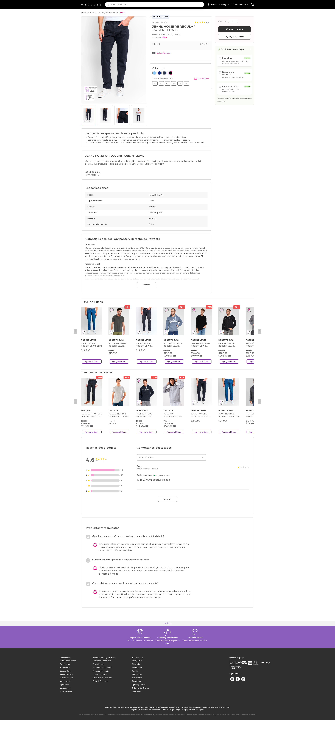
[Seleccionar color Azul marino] (165, 73)
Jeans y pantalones (107, 13)
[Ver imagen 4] (138, 115)
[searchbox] (157, 4)
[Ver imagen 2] (105, 115)
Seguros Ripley (65, 671)
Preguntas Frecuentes (101, 671)
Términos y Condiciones (102, 661)
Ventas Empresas (66, 674)
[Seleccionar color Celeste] (154, 73)
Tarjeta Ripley (65, 664)
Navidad (135, 671)
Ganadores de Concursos (102, 668)
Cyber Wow (136, 691)
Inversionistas (65, 681)
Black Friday (137, 674)
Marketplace (136, 664)
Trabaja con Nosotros (68, 661)
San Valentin (137, 678)
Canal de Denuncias (100, 681)
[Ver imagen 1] (88, 115)
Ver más (146, 285)
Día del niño (136, 681)
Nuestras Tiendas (66, 678)
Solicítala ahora (163, 53)
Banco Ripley (65, 668)
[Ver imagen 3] (122, 115)
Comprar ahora (234, 29)
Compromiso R (65, 688)
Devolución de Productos (102, 678)
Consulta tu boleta (100, 674)
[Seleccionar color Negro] (170, 73)
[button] (252, 4)
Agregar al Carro (92, 361)
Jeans (122, 13)
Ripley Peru (64, 685)
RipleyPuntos (137, 661)
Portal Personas (66, 691)
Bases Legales (98, 664)
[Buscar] (108, 4)
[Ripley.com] (93, 4)
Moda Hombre (87, 13)
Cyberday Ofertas (139, 685)
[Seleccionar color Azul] (160, 73)
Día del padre (137, 668)
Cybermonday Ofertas (140, 688)
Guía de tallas (203, 79)
